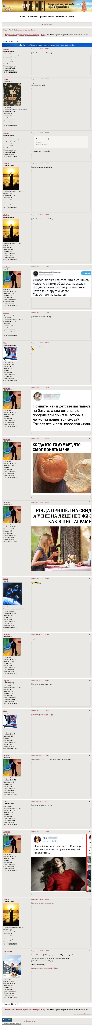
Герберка (6, 267)
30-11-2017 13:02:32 (43, 387)
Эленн (5, 79)
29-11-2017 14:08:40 (43, 163)
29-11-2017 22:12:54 (43, 266)
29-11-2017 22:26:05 (43, 312)
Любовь (6, 163)
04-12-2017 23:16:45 (43, 899)
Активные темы (47, 24)
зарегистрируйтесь (29, 30)
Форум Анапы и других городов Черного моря (22, 35)
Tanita (5, 579)
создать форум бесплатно (82, 1014)
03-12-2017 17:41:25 (43, 801)
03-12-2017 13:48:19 (43, 755)
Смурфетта (7, 951)
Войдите (17, 30)
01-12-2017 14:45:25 (43, 680)
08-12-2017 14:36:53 (43, 951)
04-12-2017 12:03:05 (43, 831)
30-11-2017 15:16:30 (43, 502)
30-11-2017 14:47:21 (43, 438)
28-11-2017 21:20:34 (43, 79)
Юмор (43, 35)
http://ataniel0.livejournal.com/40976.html (44, 968)
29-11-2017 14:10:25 (43, 214)
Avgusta (6, 49)
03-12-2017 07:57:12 (43, 710)
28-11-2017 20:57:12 (43, 49)
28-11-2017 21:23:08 (43, 133)
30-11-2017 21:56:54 (43, 634)
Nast (5, 343)
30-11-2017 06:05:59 (43, 343)
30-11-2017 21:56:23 (43, 578)
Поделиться (34, 49)
